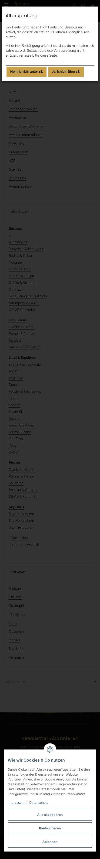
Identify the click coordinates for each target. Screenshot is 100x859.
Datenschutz (39, 802)
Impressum (16, 802)
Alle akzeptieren (50, 815)
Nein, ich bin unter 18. (26, 71)
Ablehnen (50, 842)
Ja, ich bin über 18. (66, 71)
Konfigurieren (50, 828)
